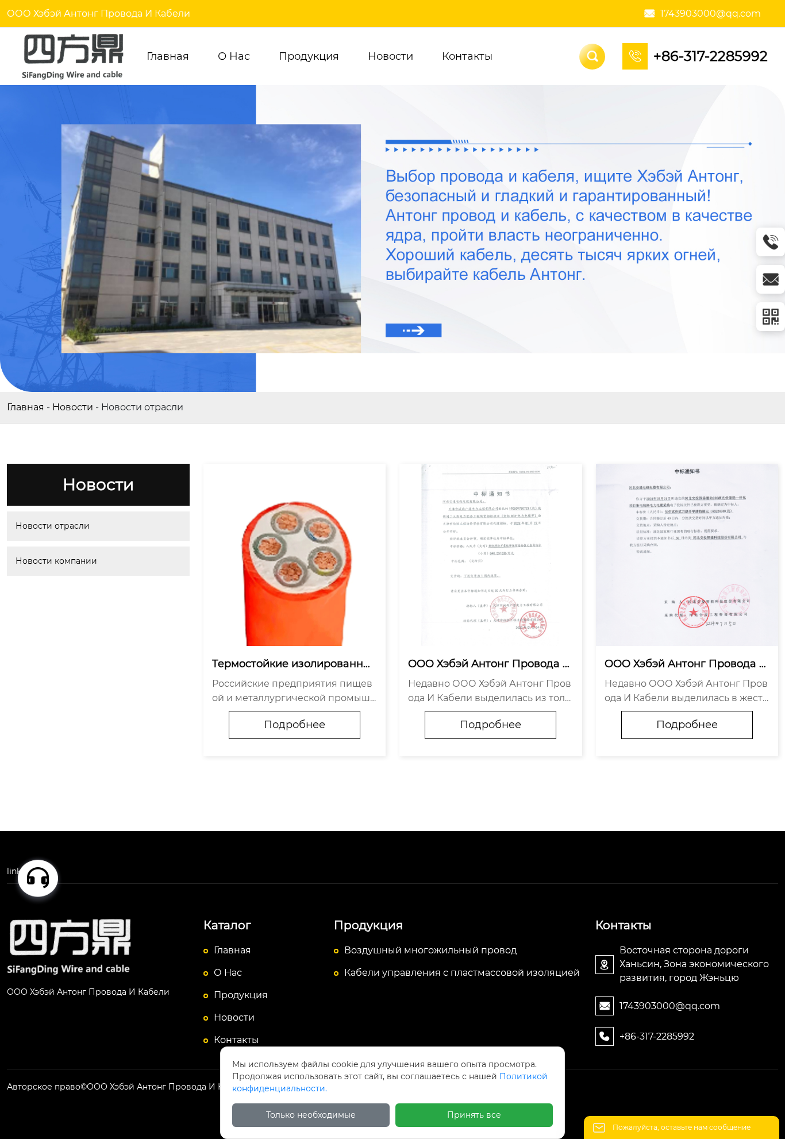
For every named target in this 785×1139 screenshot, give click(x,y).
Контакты (236, 1039)
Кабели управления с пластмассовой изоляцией (462, 972)
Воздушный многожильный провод (430, 950)
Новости (72, 407)
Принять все (474, 1115)
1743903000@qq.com (710, 13)
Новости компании (56, 561)
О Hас (228, 972)
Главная (25, 407)
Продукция (241, 995)
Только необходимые (311, 1115)
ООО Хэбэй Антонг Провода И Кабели (98, 13)
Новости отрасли (53, 526)
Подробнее (294, 724)
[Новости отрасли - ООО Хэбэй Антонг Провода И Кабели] (74, 55)
